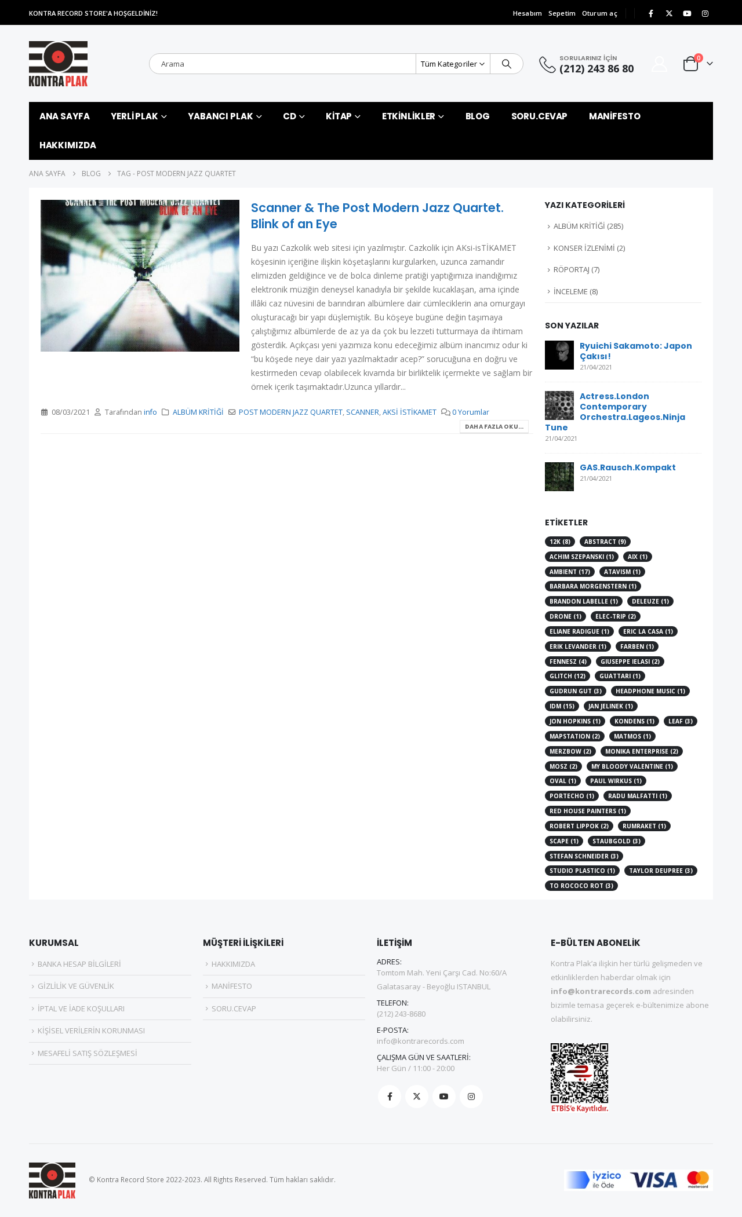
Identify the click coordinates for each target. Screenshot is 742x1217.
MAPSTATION (575, 736)
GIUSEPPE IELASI (630, 661)
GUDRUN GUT (576, 691)
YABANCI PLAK (220, 116)
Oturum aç (599, 13)
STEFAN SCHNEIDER (584, 856)
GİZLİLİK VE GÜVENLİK (76, 986)
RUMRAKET (644, 826)
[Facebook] (651, 13)
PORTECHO (572, 796)
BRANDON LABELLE (584, 601)
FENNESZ (568, 661)
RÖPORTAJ (572, 269)
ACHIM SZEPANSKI (582, 557)
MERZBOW (570, 751)
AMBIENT (570, 572)
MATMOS (632, 736)
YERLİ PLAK (134, 116)
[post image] (140, 275)
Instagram (471, 1096)
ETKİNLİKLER (409, 116)
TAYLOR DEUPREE (661, 871)
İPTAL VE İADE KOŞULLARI (81, 1008)
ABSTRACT (605, 542)
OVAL (563, 781)
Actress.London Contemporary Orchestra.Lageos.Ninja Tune (615, 411)
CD (289, 116)
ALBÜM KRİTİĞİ (198, 412)
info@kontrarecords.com (420, 1041)
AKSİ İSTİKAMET (410, 412)
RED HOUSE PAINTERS (588, 811)
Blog (477, 116)
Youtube (444, 1096)
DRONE (565, 616)
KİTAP (339, 116)
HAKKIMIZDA (67, 145)
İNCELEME (571, 291)
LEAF (680, 721)
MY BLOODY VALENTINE (632, 766)
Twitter (416, 1096)
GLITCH (567, 676)
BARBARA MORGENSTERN (593, 586)
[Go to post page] (559, 353)
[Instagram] (704, 13)
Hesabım (528, 13)
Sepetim (562, 13)
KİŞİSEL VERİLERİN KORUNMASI (91, 1030)
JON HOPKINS (575, 721)
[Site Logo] (58, 63)
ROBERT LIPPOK (579, 826)
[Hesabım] (659, 64)
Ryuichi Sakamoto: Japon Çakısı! (636, 351)
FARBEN (637, 646)
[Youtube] (686, 13)
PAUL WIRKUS (616, 781)
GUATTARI (620, 676)
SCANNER (362, 412)
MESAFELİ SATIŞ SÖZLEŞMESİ (87, 1053)
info (150, 412)
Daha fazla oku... (494, 426)
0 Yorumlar (470, 412)
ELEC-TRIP (615, 616)
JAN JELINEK (610, 706)
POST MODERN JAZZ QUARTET (291, 412)
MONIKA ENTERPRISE (641, 751)
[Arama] (506, 64)
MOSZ (563, 766)
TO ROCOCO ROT (581, 886)
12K (560, 542)
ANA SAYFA (64, 116)
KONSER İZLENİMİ (584, 248)
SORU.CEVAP (539, 116)
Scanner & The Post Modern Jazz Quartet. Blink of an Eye (377, 215)
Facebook (389, 1096)
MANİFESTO (615, 116)
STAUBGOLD (616, 841)
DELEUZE (650, 601)
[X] (668, 13)
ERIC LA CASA (648, 631)
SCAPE (564, 841)
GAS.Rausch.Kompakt (628, 467)
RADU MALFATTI (637, 796)
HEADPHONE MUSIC (650, 691)
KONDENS (634, 721)
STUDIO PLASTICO (582, 871)
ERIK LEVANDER (578, 646)
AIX (638, 557)
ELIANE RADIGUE (579, 631)
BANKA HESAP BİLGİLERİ (79, 964)
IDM (562, 706)
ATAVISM (622, 572)
